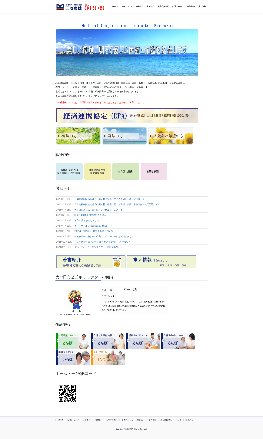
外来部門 (86, 420)
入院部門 (98, 420)
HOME (60, 420)
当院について (73, 420)
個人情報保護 (166, 420)
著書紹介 (189, 420)
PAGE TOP (254, 423)
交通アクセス (127, 420)
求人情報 (152, 420)
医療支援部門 (112, 420)
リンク (178, 420)
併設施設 (141, 420)
